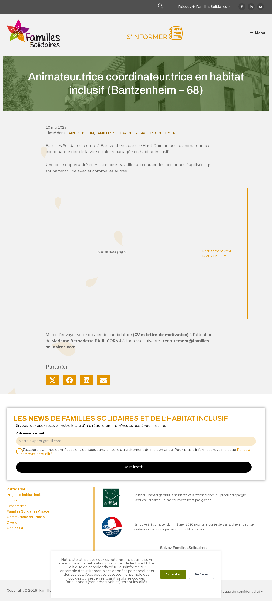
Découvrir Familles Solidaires (202, 7)
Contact (13, 528)
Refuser (201, 574)
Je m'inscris (134, 467)
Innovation (15, 500)
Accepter (173, 574)
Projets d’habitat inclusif (26, 495)
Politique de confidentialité (90, 567)
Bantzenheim (80, 133)
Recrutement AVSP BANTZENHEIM (217, 253)
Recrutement (164, 133)
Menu (260, 33)
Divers (12, 522)
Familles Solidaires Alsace (122, 133)
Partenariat (16, 489)
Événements (16, 506)
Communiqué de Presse (26, 517)
